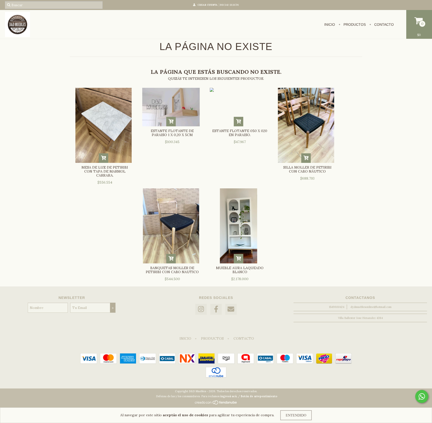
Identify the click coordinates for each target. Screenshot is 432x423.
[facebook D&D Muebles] (216, 309)
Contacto (383, 25)
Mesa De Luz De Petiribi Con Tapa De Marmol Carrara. (105, 171)
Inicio (329, 25)
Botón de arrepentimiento (259, 396)
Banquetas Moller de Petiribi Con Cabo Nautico (172, 270)
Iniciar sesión (229, 5)
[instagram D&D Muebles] (201, 309)
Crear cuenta (208, 5)
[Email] (231, 309)
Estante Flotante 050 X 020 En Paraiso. (239, 133)
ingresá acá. (228, 396)
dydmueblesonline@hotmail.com (371, 307)
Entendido (296, 415)
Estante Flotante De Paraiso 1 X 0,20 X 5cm (172, 133)
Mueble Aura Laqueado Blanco (240, 270)
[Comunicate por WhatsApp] (421, 396)
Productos (354, 25)
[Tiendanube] (216, 403)
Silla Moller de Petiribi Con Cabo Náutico (307, 169)
